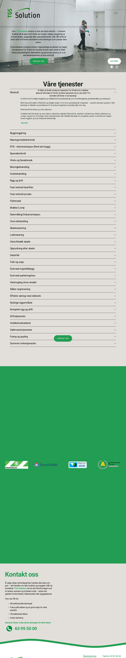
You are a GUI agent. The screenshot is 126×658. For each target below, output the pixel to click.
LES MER (114, 61)
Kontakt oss (38, 61)
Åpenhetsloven (89, 656)
